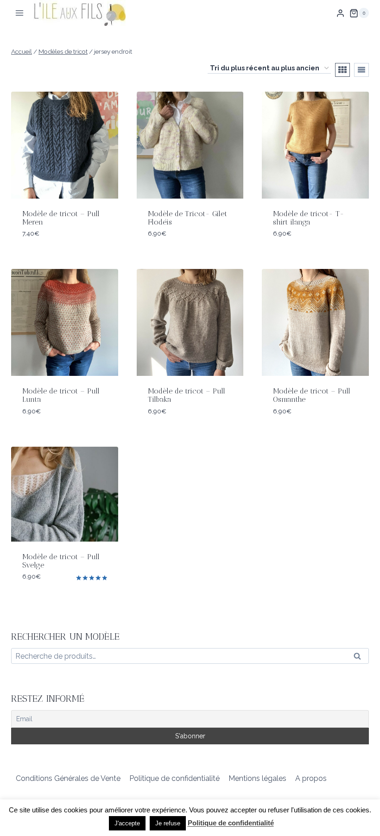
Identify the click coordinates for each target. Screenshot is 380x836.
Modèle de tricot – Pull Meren (61, 217)
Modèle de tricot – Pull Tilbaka (186, 395)
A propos (311, 778)
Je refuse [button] (167, 823)
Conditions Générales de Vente (68, 778)
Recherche (360, 658)
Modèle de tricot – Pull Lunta (61, 395)
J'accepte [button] (127, 823)
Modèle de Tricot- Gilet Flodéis (187, 217)
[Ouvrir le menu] (19, 13)
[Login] (340, 13)
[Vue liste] (361, 70)
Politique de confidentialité (174, 778)
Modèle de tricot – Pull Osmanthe (311, 395)
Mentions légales (257, 778)
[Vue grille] (342, 70)
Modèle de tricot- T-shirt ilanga (308, 217)
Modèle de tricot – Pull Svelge (61, 560)
